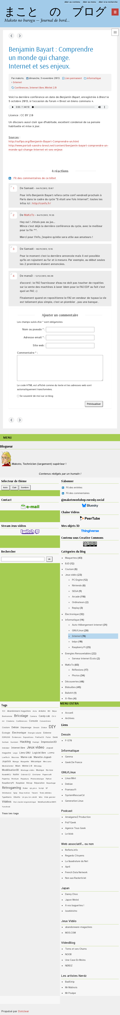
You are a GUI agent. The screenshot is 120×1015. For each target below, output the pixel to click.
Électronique (72, 614)
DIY (52, 727)
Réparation (39, 783)
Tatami (35, 793)
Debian (15, 727)
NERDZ (68, 965)
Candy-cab (44, 716)
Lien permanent (73, 78)
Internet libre (37, 87)
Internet (17, 82)
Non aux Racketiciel (75, 878)
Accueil (69, 713)
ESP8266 (6, 737)
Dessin (36, 728)
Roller (25, 788)
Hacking (25, 741)
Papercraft (47, 775)
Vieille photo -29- (11, 36)
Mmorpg (37, 766)
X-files (69, 698)
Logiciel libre (39, 753)
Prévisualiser (94, 404)
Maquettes (71, 558)
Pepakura (25, 779)
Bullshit (69, 693)
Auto (5, 487)
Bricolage (21, 716)
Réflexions (77, 670)
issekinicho (71, 911)
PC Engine (77, 580)
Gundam (14, 742)
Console (33, 721)
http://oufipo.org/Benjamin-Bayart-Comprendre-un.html (44, 141)
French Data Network (76, 872)
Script (41, 788)
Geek (55, 737)
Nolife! (16, 774)
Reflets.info (71, 850)
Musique (40, 770)
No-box (49, 770)
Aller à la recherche (108, 2)
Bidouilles (70, 687)
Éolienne (47, 733)
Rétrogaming (11, 788)
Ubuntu (16, 797)
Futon (48, 737)
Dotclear (23, 1011)
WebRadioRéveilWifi (47, 802)
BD (49, 711)
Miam (17, 766)
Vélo (40, 797)
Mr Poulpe (70, 993)
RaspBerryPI (8, 783)
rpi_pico (33, 788)
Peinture (15, 779)
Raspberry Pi (78, 647)
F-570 (68, 740)
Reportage (51, 783)
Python (49, 779)
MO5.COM (70, 932)
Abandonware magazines (19, 711)
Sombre (25, 487)
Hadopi (35, 742)
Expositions (28, 737)
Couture (69, 569)
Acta (35, 711)
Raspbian (20, 783)
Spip (15, 793)
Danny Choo (71, 894)
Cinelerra (10, 721)
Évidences (16, 737)
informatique (94, 78)
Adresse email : (34, 337)
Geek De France (73, 762)
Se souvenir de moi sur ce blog (36, 396)
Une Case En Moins (75, 960)
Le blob (69, 834)
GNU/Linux (77, 630)
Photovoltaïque (37, 779)
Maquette (25, 762)
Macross (15, 757)
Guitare (5, 742)
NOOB (68, 954)
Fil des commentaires (78, 493)
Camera (33, 716)
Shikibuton (6, 793)
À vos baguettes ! (74, 905)
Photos (76, 675)
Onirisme (36, 775)
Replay (75, 608)
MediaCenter (7, 766)
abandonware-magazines (78, 927)
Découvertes (72, 681)
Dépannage (26, 727)
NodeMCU (6, 775)
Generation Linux (74, 801)
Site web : (39, 345)
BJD (67, 563)
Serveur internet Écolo (84, 658)
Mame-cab (26, 757)
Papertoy (6, 779)
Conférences (21, 87)
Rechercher (8, 551)
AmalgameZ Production (78, 817)
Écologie (6, 733)
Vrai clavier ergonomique (24, 802)
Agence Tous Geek (75, 828)
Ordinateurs (78, 602)
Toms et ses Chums (76, 949)
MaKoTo (29, 215)
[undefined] (115, 12)
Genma (69, 756)
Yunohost (6, 807)
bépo (75, 641)
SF (47, 788)
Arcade (76, 596)
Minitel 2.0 (51, 87)
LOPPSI (51, 753)
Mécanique (36, 761)
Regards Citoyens (74, 855)
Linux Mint (70, 778)
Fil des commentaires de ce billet (35, 178)
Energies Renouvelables (78, 653)
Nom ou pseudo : (33, 329)
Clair (14, 487)
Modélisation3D (10, 770)
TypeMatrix (7, 797)
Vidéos (6, 801)
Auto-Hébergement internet (87, 625)
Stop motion (24, 793)
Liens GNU (24, 753)
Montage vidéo (27, 770)
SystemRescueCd (74, 795)
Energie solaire (34, 733)
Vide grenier (49, 797)
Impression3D (49, 742)
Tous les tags (10, 813)
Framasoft (70, 789)
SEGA (75, 591)
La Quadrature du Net (76, 861)
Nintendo (77, 585)
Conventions (45, 721)
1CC (3, 711)
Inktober (5, 748)
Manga (16, 762)
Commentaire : (27, 352)
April (67, 866)
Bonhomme (7, 716)
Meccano (47, 762)
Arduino (42, 711)
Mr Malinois (71, 987)
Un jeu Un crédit (29, 797)
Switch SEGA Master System (19, 36)
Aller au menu (89, 2)
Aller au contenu (72, 2)
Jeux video (35, 747)
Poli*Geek (70, 822)
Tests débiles (45, 793)
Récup (29, 783)
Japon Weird (72, 900)
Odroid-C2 (25, 775)
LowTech (6, 757)
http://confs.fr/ (41, 203)
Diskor (44, 728)
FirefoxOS (39, 737)
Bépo (54, 711)
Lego (15, 753)
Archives (69, 718)
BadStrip (70, 982)
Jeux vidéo (71, 575)
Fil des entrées (74, 487)
